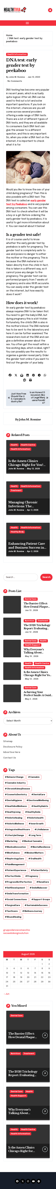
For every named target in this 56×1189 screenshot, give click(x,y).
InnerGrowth (37, 824)
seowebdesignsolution (16, 933)
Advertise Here (11, 752)
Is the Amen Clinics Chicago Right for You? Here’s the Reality (25, 465)
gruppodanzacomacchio (16, 930)
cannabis (35, 777)
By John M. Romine (15, 77)
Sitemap (8, 741)
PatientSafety (40, 870)
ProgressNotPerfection (19, 882)
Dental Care (30, 599)
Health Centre (28, 445)
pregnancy (32, 876)
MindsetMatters (34, 853)
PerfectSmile (14, 876)
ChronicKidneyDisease (18, 789)
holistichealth (36, 818)
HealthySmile (34, 812)
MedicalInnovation (16, 847)
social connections (17, 900)
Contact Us (9, 758)
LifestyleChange (15, 835)
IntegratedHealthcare (18, 830)
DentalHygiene (14, 800)
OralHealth (35, 859)
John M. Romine (30, 419)
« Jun (6, 994)
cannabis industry (16, 783)
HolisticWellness (15, 824)
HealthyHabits (40, 806)
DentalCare (39, 795)
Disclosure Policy (12, 747)
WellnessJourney (33, 911)
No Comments (14, 81)
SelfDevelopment (16, 888)
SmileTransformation (18, 894)
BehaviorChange (15, 777)
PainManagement (16, 865)
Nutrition (29, 621)
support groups (41, 900)
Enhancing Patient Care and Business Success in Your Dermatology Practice (26, 549)
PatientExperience (16, 870)
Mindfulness (13, 853)
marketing (12, 841)
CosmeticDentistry (17, 795)
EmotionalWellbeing (39, 800)
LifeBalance (43, 830)
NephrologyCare (15, 859)
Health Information (17, 54)
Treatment (16, 490)
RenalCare (43, 882)
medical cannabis (33, 841)
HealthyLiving (14, 812)
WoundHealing (14, 917)
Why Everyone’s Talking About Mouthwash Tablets (36, 652)
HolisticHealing (14, 818)
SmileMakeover (39, 888)
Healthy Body (17, 532)
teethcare (12, 911)
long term (36, 835)
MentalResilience (41, 847)
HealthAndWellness (17, 806)
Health (14, 445)
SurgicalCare (13, 905)
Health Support (32, 645)
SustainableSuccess (37, 905)
